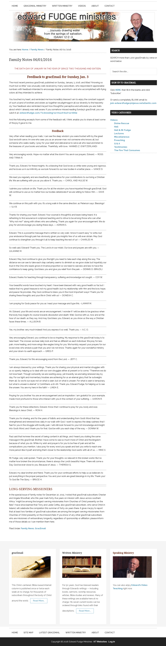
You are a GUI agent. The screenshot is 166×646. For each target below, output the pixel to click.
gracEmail (17, 552)
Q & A (117, 143)
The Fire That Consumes (127, 150)
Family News (27, 528)
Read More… (39, 600)
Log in (111, 641)
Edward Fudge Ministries (83, 26)
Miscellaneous (121, 137)
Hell (116, 127)
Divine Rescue (121, 123)
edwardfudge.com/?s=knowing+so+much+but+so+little (48, 113)
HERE (118, 90)
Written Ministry (72, 552)
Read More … (85, 611)
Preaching (119, 140)
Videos (114, 120)
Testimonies (120, 147)
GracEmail (40, 528)
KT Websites (100, 641)
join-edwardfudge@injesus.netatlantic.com (133, 103)
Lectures (119, 133)
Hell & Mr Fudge (122, 130)
